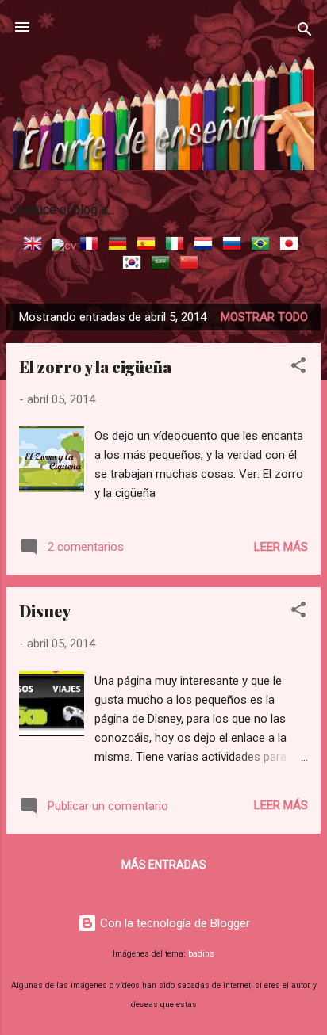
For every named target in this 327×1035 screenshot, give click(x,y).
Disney (45, 610)
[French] (92, 246)
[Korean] (135, 265)
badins (201, 954)
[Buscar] (304, 32)
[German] (120, 246)
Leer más (281, 547)
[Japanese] (292, 246)
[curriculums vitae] (64, 246)
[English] (35, 246)
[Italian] (177, 246)
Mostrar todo (264, 317)
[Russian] (235, 246)
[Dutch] (206, 246)
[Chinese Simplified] (192, 265)
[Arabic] (163, 265)
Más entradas (163, 864)
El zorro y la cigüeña (95, 366)
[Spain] (149, 246)
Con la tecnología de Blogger (173, 923)
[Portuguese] (263, 246)
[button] (298, 368)
